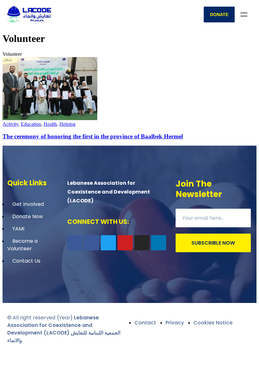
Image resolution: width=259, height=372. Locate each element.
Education (31, 124)
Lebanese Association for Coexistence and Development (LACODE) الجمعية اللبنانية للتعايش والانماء (63, 329)
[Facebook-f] (74, 242)
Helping (67, 124)
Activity (10, 124)
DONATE (219, 14)
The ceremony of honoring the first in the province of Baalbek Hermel (93, 136)
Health (50, 124)
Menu (244, 14)
